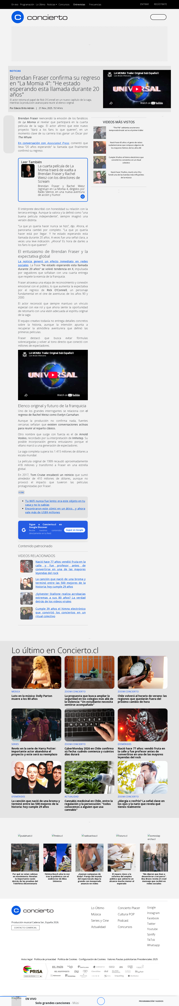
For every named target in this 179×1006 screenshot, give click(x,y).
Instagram (153, 913)
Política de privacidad (45, 959)
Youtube (152, 929)
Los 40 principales (71, 967)
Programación (27, 4)
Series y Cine (100, 920)
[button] (13, 996)
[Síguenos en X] (129, 17)
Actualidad (98, 927)
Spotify (150, 934)
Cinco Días (95, 971)
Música (96, 914)
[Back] (85, 1001)
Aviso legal (26, 959)
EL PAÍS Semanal (113, 971)
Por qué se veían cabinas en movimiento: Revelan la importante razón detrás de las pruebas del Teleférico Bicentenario (25, 879)
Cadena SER (112, 967)
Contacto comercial (25, 927)
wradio (84, 971)
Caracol (140, 967)
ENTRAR (144, 4)
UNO (76, 971)
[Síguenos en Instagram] (120, 17)
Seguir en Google (74, 530)
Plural (83, 979)
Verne (122, 971)
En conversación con (43, 143)
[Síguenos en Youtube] (134, 17)
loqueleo (118, 979)
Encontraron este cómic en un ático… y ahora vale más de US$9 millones (55, 510)
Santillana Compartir (99, 967)
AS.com (120, 967)
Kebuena (140, 971)
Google (151, 907)
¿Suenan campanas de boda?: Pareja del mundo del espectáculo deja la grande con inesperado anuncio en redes (89, 879)
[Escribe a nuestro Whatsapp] (148, 17)
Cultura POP (126, 914)
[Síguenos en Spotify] (138, 17)
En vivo (14, 4)
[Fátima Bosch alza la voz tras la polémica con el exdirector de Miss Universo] (57, 858)
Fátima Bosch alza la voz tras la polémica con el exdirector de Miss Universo (57, 877)
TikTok (150, 940)
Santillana (84, 967)
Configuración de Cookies (92, 959)
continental (106, 971)
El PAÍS (57, 967)
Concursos (64, 4)
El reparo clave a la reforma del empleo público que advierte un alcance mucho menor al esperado (121, 879)
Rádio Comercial (144, 979)
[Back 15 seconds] (93, 1001)
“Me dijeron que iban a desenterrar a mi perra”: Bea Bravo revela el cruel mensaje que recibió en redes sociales (154, 879)
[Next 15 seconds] (108, 1001)
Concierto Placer (129, 908)
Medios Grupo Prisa (33, 976)
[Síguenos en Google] (115, 17)
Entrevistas (79, 4)
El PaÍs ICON (95, 979)
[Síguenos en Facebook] (124, 17)
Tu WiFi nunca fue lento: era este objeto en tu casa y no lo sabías (55, 503)
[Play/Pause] (101, 1001)
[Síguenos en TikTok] (143, 17)
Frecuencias (95, 4)
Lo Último (40, 4)
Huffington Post (61, 971)
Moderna (69, 979)
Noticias (51, 4)
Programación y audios (151, 1001)
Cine (22, 492)
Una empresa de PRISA (33, 969)
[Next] (116, 1001)
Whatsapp (153, 945)
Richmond (55, 979)
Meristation (131, 979)
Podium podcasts (55, 975)
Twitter (151, 924)
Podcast (123, 920)
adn (129, 967)
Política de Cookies (67, 959)
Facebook (152, 918)
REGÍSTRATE (160, 4)
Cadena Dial (130, 971)
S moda (106, 979)
